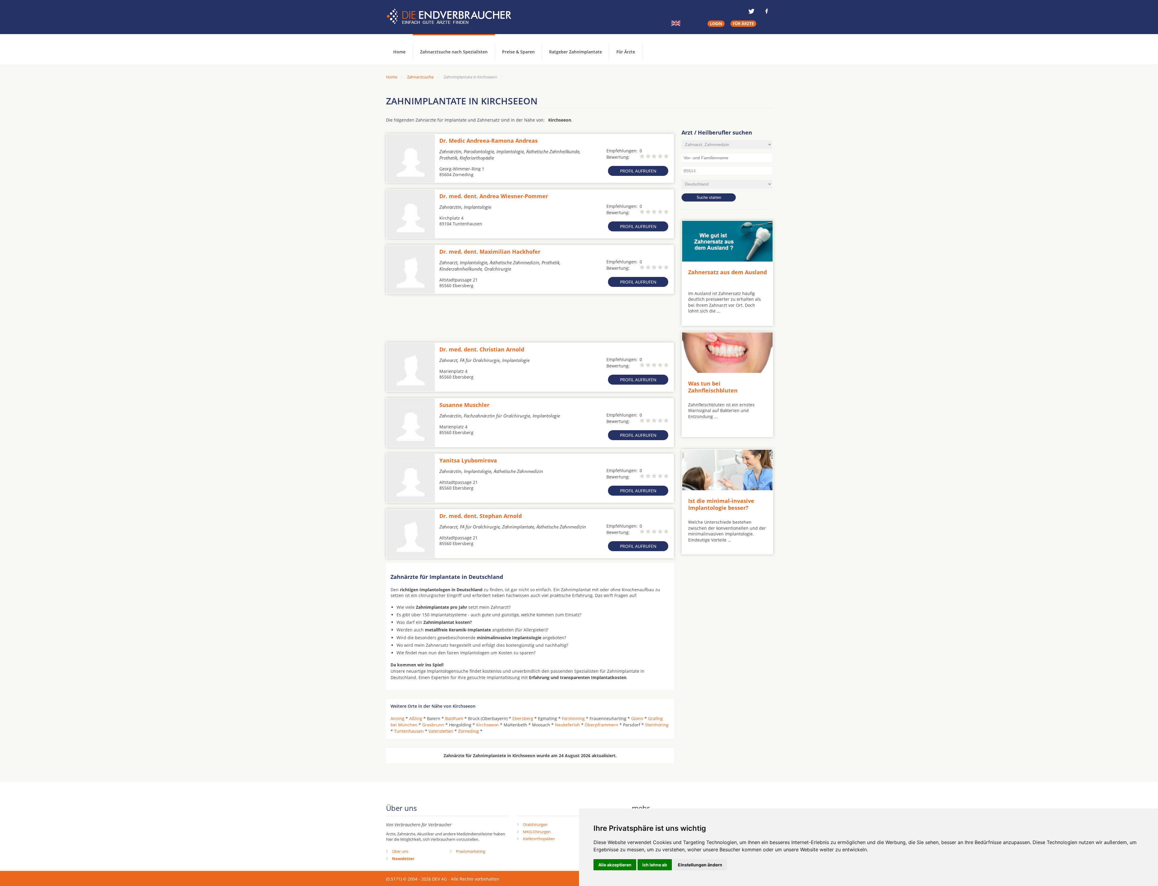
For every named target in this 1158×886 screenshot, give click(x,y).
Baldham (454, 718)
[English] (675, 23)
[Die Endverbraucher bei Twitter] (751, 11)
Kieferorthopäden (539, 838)
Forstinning (573, 718)
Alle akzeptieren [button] (614, 864)
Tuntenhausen (409, 731)
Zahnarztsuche (420, 77)
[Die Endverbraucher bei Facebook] (767, 11)
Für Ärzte (625, 52)
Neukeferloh (567, 725)
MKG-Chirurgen (537, 831)
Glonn (637, 718)
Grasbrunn (433, 725)
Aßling (415, 718)
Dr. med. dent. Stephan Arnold (480, 515)
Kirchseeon (487, 725)
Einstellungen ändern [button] (700, 864)
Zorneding (468, 731)
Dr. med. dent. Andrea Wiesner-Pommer (493, 196)
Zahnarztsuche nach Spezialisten (454, 52)
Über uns (400, 851)
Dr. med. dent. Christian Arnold (481, 349)
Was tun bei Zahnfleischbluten (713, 387)
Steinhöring (657, 725)
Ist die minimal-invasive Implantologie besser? (721, 504)
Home (391, 77)
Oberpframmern (601, 725)
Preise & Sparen (518, 52)
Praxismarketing (470, 851)
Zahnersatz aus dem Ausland (727, 272)
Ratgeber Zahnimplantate (575, 52)
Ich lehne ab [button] (654, 864)
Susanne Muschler (464, 404)
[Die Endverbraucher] (453, 16)
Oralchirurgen (535, 824)
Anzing (397, 718)
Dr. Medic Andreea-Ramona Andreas (488, 140)
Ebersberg (522, 718)
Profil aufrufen (638, 171)
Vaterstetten (441, 731)
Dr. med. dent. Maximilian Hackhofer (489, 251)
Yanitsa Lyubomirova (468, 460)
